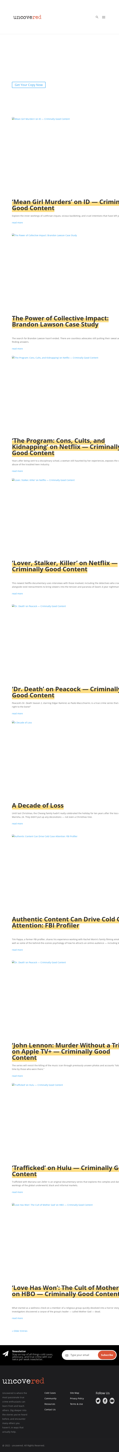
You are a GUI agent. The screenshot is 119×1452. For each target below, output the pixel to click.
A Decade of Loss (38, 805)
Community (50, 1398)
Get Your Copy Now (29, 85)
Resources (49, 1403)
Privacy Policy (77, 1398)
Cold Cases (50, 1392)
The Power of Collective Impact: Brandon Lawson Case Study (60, 321)
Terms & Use (76, 1403)
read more (17, 222)
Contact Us (50, 1409)
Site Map (74, 1392)
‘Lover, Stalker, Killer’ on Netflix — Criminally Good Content (65, 566)
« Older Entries (19, 1330)
